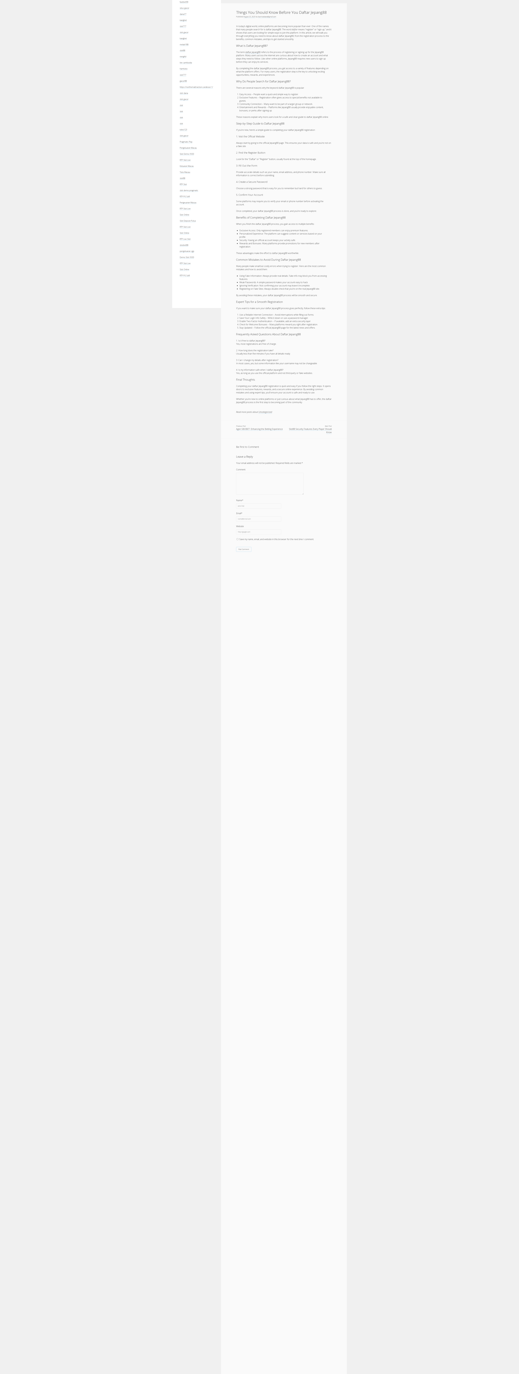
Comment (240, 469)
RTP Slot (183, 184)
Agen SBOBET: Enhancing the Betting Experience (259, 429)
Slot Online (184, 214)
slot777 (183, 26)
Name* (239, 500)
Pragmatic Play (186, 141)
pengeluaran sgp (187, 251)
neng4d (183, 56)
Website (240, 526)
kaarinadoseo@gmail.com (267, 17)
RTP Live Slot (185, 239)
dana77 (183, 14)
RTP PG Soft (185, 196)
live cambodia (186, 62)
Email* (239, 513)
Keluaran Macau (187, 166)
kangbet (183, 20)
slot (181, 105)
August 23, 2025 (249, 17)
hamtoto (183, 69)
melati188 (184, 44)
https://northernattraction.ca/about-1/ (196, 87)
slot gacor (184, 32)
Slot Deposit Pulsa (188, 220)
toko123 (183, 129)
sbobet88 (184, 245)
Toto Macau (185, 172)
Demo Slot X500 (187, 257)
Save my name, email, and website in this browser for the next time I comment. (276, 539)
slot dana (184, 93)
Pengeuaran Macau (188, 202)
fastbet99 (184, 2)
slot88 (182, 50)
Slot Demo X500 (187, 154)
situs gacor (184, 8)
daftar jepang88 (252, 52)
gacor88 (183, 81)
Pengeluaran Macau (188, 148)
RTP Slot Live (185, 160)
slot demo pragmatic (189, 190)
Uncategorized (265, 411)
